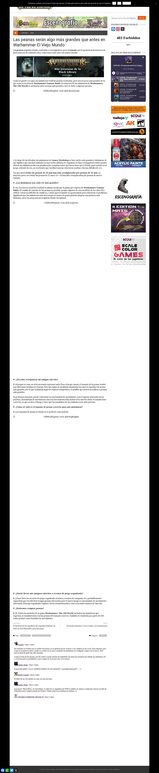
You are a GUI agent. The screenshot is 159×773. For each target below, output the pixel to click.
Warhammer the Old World (42, 635)
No (119, 3)
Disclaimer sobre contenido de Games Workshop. (104, 769)
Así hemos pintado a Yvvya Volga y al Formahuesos (86, 626)
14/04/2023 (24, 33)
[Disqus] (60, 670)
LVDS (32, 33)
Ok (114, 3)
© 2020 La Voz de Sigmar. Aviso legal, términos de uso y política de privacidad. (63, 769)
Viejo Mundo (25, 635)
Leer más (126, 3)
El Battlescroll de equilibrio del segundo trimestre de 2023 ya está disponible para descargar (34, 627)
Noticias (103, 635)
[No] (156, 3)
